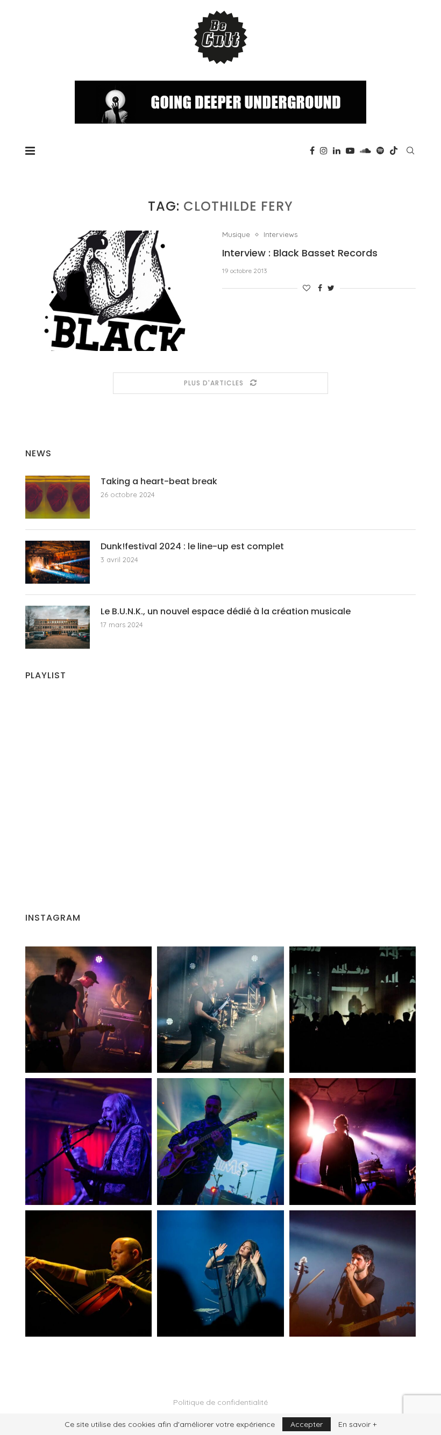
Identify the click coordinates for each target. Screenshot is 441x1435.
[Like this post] (306, 288)
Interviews (280, 235)
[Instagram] (324, 150)
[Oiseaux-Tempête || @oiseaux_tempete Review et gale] (352, 1141)
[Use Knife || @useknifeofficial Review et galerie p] (352, 1009)
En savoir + (357, 1424)
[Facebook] (312, 150)
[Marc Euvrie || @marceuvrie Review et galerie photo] (88, 1273)
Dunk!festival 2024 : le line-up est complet (192, 547)
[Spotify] (380, 150)
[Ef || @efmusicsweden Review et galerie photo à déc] (352, 1273)
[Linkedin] (336, 150)
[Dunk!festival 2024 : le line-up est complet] (57, 562)
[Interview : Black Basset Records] (115, 291)
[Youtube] (350, 150)
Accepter (306, 1424)
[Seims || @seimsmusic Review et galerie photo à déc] (220, 1141)
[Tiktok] (393, 150)
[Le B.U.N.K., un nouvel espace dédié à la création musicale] (57, 627)
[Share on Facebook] (320, 288)
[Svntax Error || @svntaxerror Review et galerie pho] (88, 1141)
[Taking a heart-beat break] (57, 497)
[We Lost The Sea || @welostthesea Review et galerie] (220, 1009)
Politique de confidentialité (220, 1402)
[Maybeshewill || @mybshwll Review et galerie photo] (88, 1009)
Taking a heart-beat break (159, 481)
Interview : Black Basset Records (300, 253)
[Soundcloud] (365, 150)
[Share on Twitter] (331, 288)
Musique (236, 235)
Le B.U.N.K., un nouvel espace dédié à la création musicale (226, 612)
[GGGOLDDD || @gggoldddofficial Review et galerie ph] (220, 1273)
